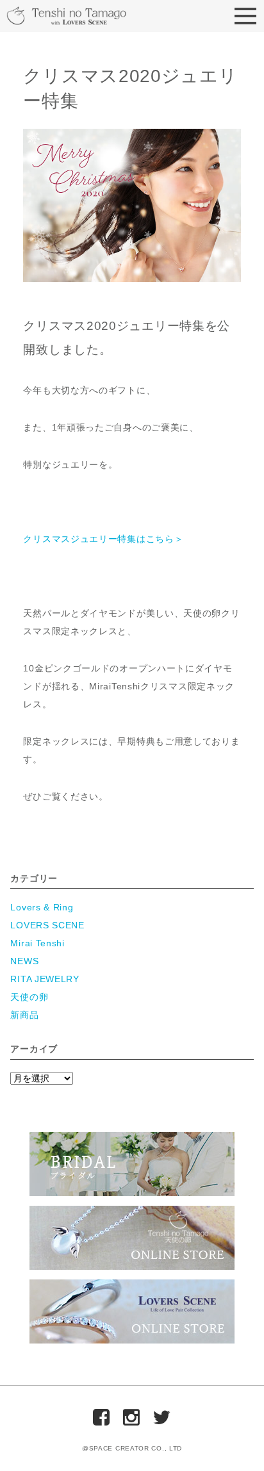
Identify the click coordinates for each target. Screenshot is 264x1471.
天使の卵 (29, 997)
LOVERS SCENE (47, 925)
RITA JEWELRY (44, 979)
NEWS (24, 961)
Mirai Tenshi (37, 943)
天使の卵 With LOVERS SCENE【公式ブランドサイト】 (86, 17)
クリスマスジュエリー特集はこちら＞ (103, 539)
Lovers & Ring (41, 907)
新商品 (24, 1015)
